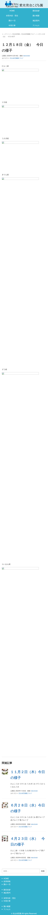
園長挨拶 (36, 10)
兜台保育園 (16, 34)
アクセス (36, 25)
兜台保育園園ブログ (28, 34)
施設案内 (36, 20)
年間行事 (12, 25)
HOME (12, 10)
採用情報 (7, 881)
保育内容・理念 (12, 15)
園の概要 (36, 15)
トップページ (6, 34)
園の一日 (12, 20)
